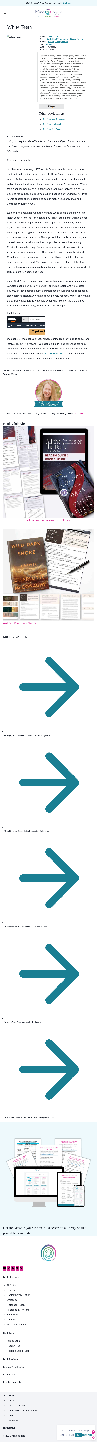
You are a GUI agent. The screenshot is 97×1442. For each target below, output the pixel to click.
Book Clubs (9, 1374)
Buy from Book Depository (54, 119)
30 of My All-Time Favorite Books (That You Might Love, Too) (29, 1118)
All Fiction (12, 1285)
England (48, 44)
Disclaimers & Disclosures (24, 1410)
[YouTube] (4, 1428)
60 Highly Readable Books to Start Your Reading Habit (27, 735)
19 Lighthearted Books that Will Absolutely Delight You (26, 831)
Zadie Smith (52, 36)
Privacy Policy (17, 1405)
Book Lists (8, 1332)
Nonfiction (12, 1314)
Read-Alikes (13, 1346)
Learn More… (80, 413)
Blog (11, 1415)
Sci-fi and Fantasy (17, 1324)
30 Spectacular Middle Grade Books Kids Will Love (25, 927)
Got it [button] (78, 1435)
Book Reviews (10, 1359)
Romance (12, 1319)
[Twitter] (9, 1428)
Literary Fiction (61, 42)
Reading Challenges (13, 1366)
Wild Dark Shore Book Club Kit (20, 623)
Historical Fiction (16, 1305)
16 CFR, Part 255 (53, 353)
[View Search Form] (92, 12)
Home (12, 1395)
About (12, 1400)
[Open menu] (5, 13)
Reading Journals (12, 1382)
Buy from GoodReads (52, 129)
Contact (13, 1420)
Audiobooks (13, 1341)
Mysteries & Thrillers (18, 1309)
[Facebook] (6, 1428)
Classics (11, 1290)
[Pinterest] (14, 1428)
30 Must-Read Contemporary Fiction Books (22, 1022)
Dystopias (12, 1300)
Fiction (51, 42)
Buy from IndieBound (52, 124)
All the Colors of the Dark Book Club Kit (48, 520)
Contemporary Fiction (18, 1295)
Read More (87, 1435)
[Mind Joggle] (48, 13)
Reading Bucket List (18, 1350)
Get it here (67, 3)
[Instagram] (11, 1428)
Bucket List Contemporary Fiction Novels (65, 39)
